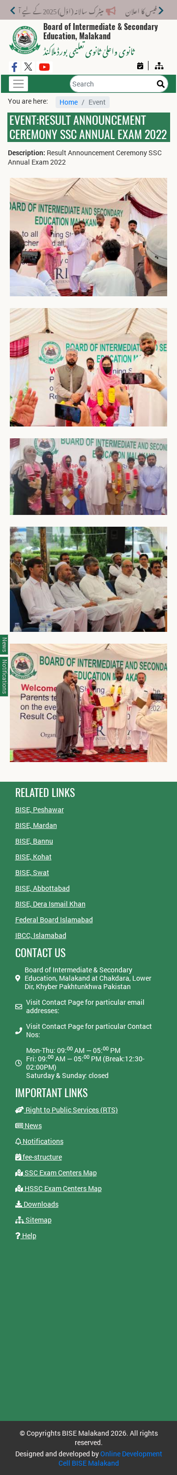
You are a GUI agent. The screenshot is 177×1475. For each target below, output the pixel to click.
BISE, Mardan (36, 825)
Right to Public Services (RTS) (71, 1109)
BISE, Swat (32, 872)
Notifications (42, 1141)
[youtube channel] (44, 67)
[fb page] (14, 67)
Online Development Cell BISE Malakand (110, 1458)
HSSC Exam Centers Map (62, 1188)
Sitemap (38, 1219)
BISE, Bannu (34, 841)
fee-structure (41, 1157)
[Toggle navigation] (18, 83)
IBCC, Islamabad (40, 935)
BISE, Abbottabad (42, 888)
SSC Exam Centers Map (60, 1172)
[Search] (161, 83)
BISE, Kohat (33, 856)
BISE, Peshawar (39, 809)
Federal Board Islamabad (54, 919)
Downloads (40, 1204)
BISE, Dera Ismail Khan (50, 903)
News (32, 1125)
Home (68, 102)
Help (28, 1235)
